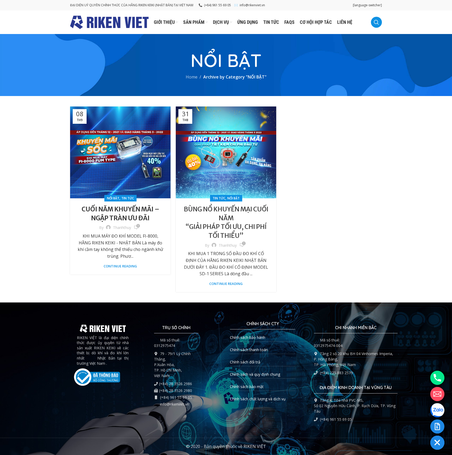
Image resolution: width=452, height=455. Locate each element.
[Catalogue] (437, 426)
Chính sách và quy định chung (255, 374)
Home (191, 77)
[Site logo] (109, 22)
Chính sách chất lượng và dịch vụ (258, 398)
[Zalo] (437, 410)
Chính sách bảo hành (247, 337)
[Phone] (437, 378)
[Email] (437, 394)
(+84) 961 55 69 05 (215, 5)
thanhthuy (122, 227)
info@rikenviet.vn (249, 5)
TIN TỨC (127, 198)
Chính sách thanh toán (249, 349)
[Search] (376, 22)
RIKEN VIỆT (255, 446)
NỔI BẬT (113, 198)
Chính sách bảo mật (247, 386)
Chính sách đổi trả (245, 361)
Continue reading (120, 266)
